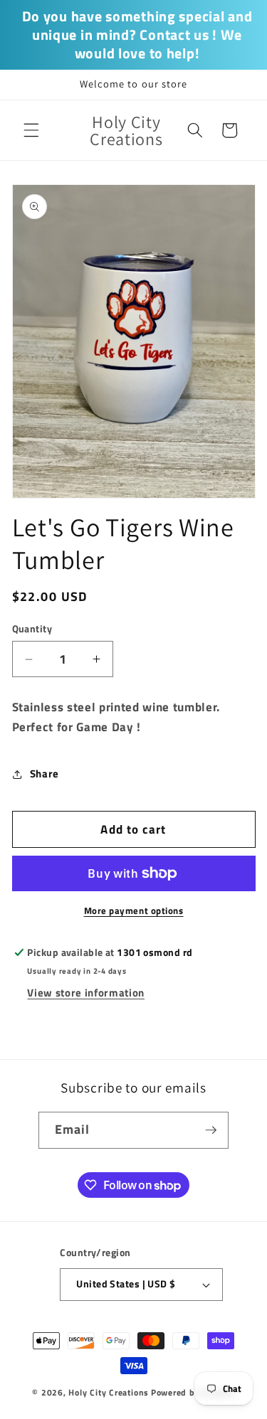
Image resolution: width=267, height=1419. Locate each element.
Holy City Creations (108, 1392)
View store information (86, 992)
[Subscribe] (211, 1130)
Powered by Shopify (193, 1392)
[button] (31, 130)
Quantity (32, 629)
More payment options (134, 911)
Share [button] (44, 773)
